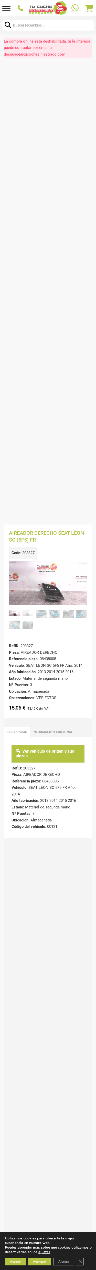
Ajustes (63, 1262)
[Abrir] (6, 8)
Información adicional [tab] (53, 732)
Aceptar (15, 1262)
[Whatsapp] (75, 8)
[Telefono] (21, 8)
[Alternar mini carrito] (89, 8)
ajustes (44, 1252)
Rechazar (39, 1262)
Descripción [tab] (16, 732)
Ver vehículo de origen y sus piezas (45, 753)
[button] (80, 568)
